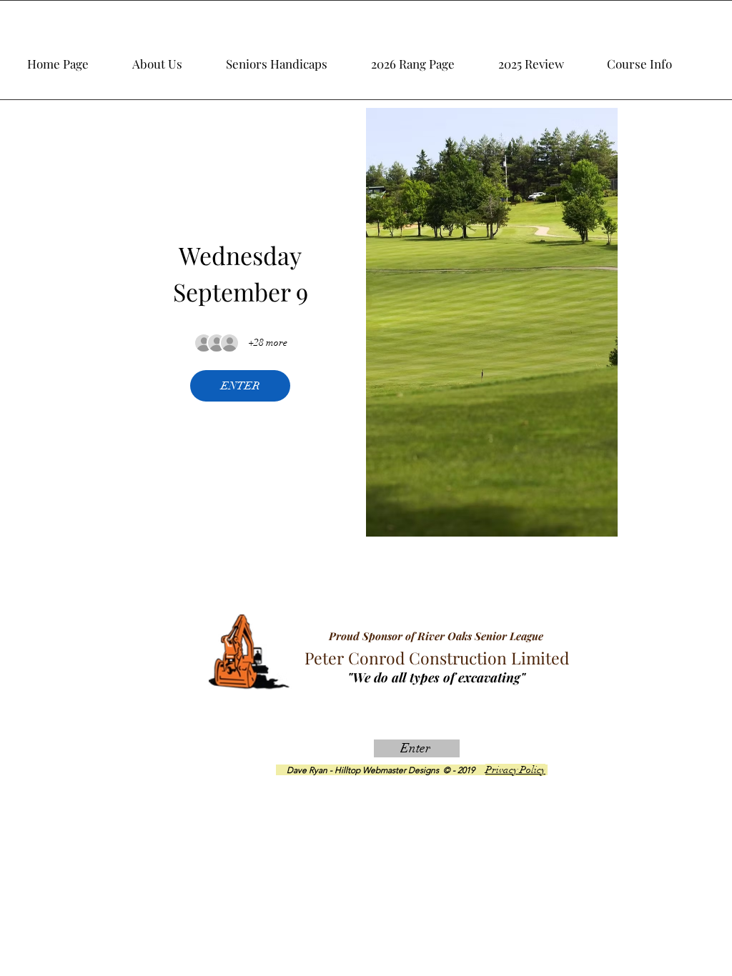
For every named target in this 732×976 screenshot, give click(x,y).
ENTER (240, 386)
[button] (547, 57)
